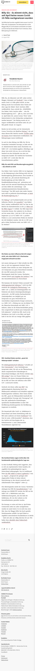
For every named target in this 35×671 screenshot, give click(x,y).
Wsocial (3, 634)
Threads (3, 632)
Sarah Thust (7, 35)
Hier (2, 616)
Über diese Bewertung (14, 81)
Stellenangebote (17, 610)
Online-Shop (4, 584)
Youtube (3, 628)
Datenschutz (4, 660)
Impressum (4, 658)
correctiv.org (5, 2)
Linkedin (3, 626)
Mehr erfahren (5, 596)
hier (20, 640)
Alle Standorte (5, 590)
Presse (3, 656)
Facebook (4, 630)
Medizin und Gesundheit (9, 10)
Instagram (4, 624)
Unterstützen (22, 2)
